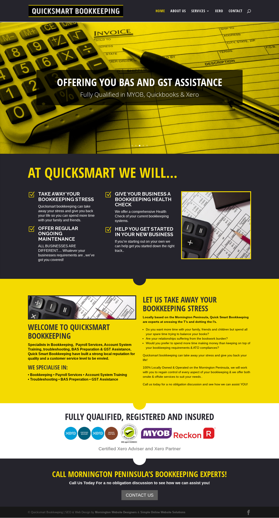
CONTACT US (139, 495)
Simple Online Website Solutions (162, 512)
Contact (235, 11)
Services (198, 11)
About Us (178, 11)
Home (160, 11)
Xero (219, 11)
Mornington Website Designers (116, 512)
